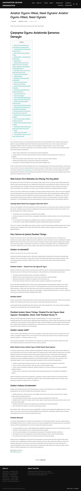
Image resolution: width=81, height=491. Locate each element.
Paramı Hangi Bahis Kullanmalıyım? (22, 97)
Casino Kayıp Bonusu (19, 95)
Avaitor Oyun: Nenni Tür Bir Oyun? (22, 99)
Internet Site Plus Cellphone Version (22, 105)
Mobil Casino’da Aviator (19, 84)
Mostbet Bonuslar (18, 76)
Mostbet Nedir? (17, 60)
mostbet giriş (27, 170)
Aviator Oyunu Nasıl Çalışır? (20, 82)
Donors (46, 3)
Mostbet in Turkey (23, 21)
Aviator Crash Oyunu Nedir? (20, 132)
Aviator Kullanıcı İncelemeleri (21, 74)
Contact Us (68, 3)
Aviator (15, 130)
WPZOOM (76, 488)
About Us (39, 3)
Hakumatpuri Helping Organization (12, 4)
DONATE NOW (68, 5)
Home (33, 3)
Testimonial (60, 5)
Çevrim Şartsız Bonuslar (19, 93)
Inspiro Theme (70, 488)
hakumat (14, 21)
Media (51, 3)
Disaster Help (59, 3)
